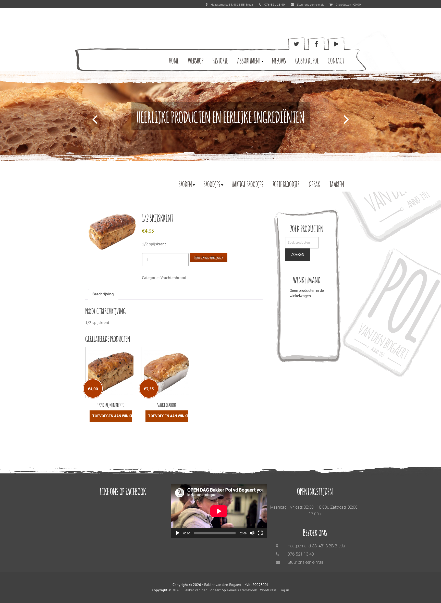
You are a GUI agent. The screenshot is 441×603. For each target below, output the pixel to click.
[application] (219, 511)
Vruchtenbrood (173, 277)
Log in (284, 590)
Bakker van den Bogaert (222, 584)
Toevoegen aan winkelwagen (208, 257)
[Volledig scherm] (260, 533)
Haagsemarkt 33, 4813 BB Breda (232, 4)
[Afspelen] (177, 533)
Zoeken (297, 255)
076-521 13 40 (301, 554)
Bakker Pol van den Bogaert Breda (107, 52)
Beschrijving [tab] (103, 294)
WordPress (268, 590)
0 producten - (348, 4)
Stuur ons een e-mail (310, 4)
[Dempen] (252, 533)
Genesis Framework (242, 590)
